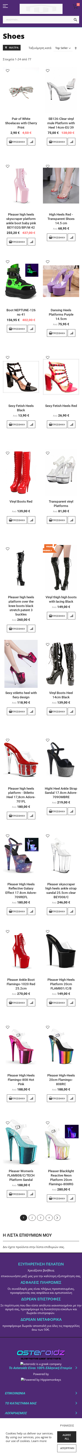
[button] (8, 71)
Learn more (39, 1441)
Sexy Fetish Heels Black (21, 408)
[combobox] (41, 19)
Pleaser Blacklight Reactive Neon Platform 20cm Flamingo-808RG (61, 1177)
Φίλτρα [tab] (13, 47)
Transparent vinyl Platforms (61, 504)
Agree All (67, 1436)
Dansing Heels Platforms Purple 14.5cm (61, 314)
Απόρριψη (67, 1448)
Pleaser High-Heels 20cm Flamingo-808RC (61, 1079)
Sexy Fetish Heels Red (61, 406)
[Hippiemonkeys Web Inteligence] (41, 1379)
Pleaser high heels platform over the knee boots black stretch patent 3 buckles (21, 605)
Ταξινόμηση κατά (40, 48)
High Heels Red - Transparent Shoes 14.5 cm (61, 219)
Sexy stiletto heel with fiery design (21, 695)
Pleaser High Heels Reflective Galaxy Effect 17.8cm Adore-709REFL (21, 890)
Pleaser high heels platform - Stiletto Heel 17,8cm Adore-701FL (20, 795)
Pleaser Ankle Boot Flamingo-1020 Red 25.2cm (21, 984)
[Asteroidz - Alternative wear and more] (41, 9)
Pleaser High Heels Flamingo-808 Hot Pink (21, 1079)
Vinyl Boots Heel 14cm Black (61, 695)
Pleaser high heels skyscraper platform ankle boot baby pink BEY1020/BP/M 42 (21, 221)
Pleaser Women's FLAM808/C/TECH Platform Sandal (21, 1175)
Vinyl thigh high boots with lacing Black (61, 599)
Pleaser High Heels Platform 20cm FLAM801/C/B (61, 984)
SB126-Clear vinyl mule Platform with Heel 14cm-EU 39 (61, 123)
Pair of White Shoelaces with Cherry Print (21, 123)
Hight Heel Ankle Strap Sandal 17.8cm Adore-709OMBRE (61, 793)
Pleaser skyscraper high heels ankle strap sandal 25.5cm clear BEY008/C (61, 890)
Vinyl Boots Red (21, 501)
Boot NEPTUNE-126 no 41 (21, 312)
